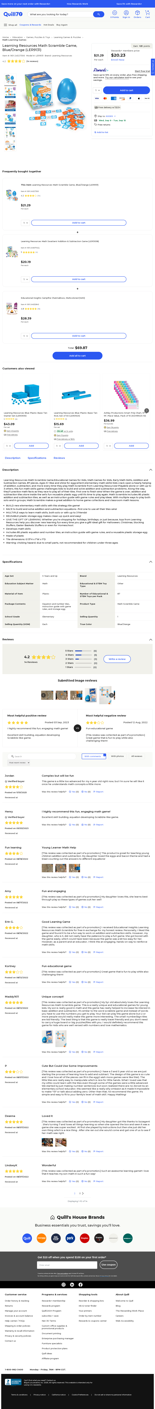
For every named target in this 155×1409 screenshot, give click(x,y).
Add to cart (126, 90)
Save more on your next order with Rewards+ (26, 4)
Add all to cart (77, 355)
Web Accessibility (125, 1321)
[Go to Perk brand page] (70, 1238)
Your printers (85, 1311)
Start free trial (142, 71)
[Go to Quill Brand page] (27, 1238)
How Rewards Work (77, 4)
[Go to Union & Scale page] (113, 1238)
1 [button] (74, 1193)
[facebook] (80, 1284)
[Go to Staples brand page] (85, 1238)
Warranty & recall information (19, 1331)
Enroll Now (117, 59)
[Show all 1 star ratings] (83, 667)
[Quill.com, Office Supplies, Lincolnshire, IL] (13, 1382)
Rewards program (51, 1306)
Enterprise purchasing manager (58, 1338)
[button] (98, 14)
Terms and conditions (62, 1273)
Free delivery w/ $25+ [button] (66, 439)
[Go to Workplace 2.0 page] (128, 1238)
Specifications (37, 457)
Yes (74, 791)
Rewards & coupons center (93, 1321)
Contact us (10, 1341)
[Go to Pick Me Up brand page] (56, 1238)
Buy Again (62, 25)
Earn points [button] (141, 46)
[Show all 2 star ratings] (83, 663)
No (85, 791)
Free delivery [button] (12, 435)
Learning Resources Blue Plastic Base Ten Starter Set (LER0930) (25, 414)
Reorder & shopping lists (91, 1301)
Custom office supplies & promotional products (54, 1327)
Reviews (59, 457)
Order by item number (90, 1316)
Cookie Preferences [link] (80, 1395)
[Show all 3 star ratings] (83, 659)
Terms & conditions (19, 1395)
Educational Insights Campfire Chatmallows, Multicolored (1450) (53, 298)
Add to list (102, 132)
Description (12, 457)
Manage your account (16, 1311)
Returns (9, 1306)
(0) (95, 663)
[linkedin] (72, 1284)
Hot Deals (49, 25)
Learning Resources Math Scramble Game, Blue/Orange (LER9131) (59, 185)
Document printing (51, 1333)
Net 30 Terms (49, 1321)
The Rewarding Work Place (130, 1311)
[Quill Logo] (13, 14)
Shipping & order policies (17, 1326)
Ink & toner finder (88, 1306)
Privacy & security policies (18, 1336)
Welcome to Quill (124, 1301)
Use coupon (109, 1264)
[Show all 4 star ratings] (83, 655)
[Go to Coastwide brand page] (41, 1238)
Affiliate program (50, 1358)
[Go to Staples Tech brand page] (99, 1238)
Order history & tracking (17, 1301)
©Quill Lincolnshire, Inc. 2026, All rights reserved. (44, 1383)
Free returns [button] (104, 124)
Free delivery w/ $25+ (109, 107)
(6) (95, 650)
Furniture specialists (52, 1343)
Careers (120, 1316)
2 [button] (80, 1193)
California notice (59, 1395)
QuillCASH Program (51, 1311)
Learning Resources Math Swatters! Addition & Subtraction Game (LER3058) (60, 241)
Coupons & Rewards (30, 25)
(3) (95, 659)
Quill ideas (47, 1353)
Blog (118, 1306)
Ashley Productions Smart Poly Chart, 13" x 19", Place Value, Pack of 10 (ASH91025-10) (125, 414)
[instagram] (63, 1284)
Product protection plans (55, 1348)
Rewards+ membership (53, 1301)
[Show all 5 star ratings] (83, 651)
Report (99, 791)
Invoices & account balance (19, 1316)
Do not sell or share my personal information (113, 1395)
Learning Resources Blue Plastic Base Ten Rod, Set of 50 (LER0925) (75, 414)
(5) (95, 654)
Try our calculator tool (117, 77)
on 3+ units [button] (68, 431)
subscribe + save (50, 1316)
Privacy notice (40, 1395)
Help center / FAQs (15, 1321)
